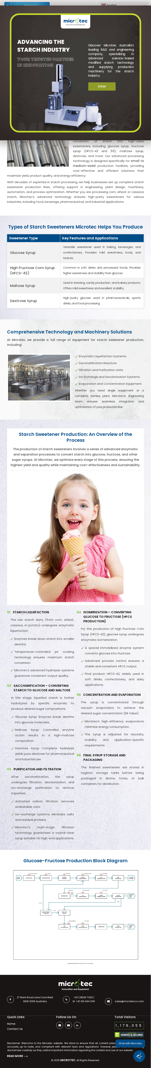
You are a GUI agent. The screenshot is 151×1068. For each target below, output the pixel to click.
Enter (102, 86)
